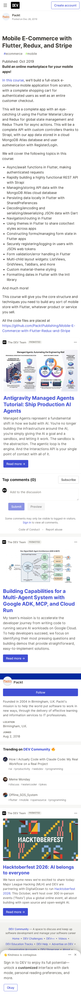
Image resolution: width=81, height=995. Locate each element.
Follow (40, 692)
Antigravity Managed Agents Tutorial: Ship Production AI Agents (38, 404)
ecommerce (13, 53)
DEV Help (42, 944)
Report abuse (54, 529)
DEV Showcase (49, 949)
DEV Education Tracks (19, 944)
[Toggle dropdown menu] (75, 342)
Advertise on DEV (62, 944)
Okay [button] (10, 988)
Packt (16, 15)
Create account (65, 5)
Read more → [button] (15, 464)
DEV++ (50, 938)
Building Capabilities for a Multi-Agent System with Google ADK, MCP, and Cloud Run (39, 600)
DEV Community (36, 749)
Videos (62, 938)
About (66, 949)
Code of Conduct (29, 529)
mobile (31, 53)
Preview (36, 506)
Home (15, 938)
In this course (13, 80)
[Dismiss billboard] (75, 955)
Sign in (27, 522)
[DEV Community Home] (15, 5)
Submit (16, 506)
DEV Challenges (33, 938)
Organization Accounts (23, 949)
